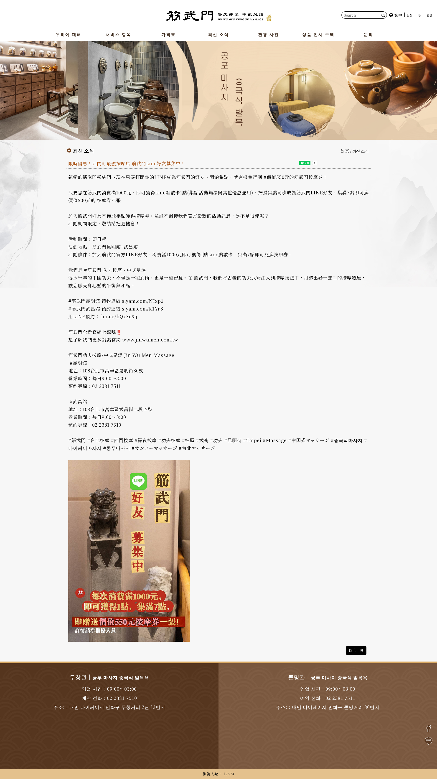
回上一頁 (356, 650)
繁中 (397, 15)
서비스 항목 (119, 34)
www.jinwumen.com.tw (150, 339)
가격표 (168, 34)
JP (419, 15)
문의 (368, 34)
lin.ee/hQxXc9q (119, 316)
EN (410, 15)
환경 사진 (268, 34)
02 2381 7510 (122, 698)
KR (429, 15)
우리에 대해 (68, 34)
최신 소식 (218, 34)
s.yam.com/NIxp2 (143, 301)
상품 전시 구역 (318, 34)
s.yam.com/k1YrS (142, 308)
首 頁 (344, 151)
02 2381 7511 (340, 698)
